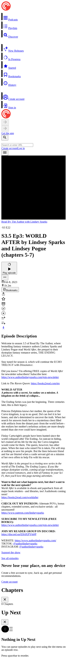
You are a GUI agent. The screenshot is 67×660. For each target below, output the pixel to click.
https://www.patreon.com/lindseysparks (22, 512)
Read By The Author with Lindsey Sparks (24, 221)
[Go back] (5, 122)
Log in (21, 148)
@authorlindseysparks (25, 543)
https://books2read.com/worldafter (19, 497)
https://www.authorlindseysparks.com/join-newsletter (30, 377)
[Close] (4, 600)
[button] (33, 17)
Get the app (7, 133)
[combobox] (17, 145)
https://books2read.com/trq (45, 383)
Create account (9, 148)
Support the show (10, 552)
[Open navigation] (4, 153)
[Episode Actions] (4, 277)
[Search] (4, 137)
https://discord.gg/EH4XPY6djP (18, 534)
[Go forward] (5, 128)
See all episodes (10, 558)
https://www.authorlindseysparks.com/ (35, 540)
